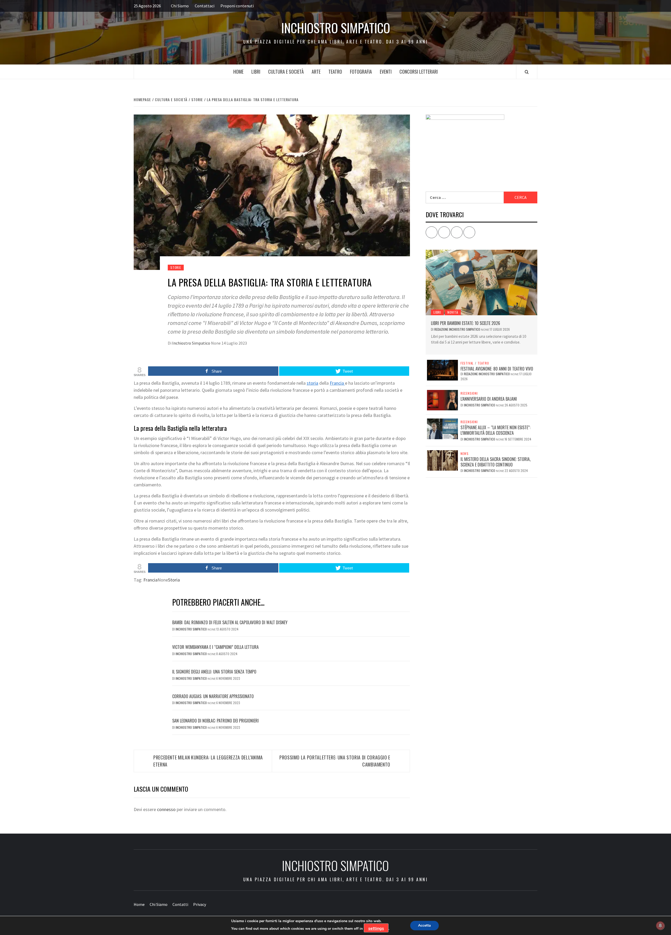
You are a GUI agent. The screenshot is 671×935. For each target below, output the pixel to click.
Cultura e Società (286, 71)
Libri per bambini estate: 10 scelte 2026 (465, 323)
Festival (467, 363)
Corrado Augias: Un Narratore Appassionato (213, 696)
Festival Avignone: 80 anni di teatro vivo (497, 369)
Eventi (386, 71)
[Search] (527, 72)
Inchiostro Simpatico (335, 28)
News (465, 453)
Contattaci (204, 5)
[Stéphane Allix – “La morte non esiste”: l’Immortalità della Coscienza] (442, 428)
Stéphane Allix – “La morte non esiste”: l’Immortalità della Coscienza (496, 430)
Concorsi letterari (418, 71)
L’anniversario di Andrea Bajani (489, 399)
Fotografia (361, 71)
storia (312, 383)
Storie (175, 267)
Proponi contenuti (237, 5)
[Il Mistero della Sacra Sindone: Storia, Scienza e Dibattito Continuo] (442, 460)
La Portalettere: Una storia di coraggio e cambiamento (334, 761)
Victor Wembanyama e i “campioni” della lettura (215, 647)
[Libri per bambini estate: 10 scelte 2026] (481, 282)
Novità (452, 312)
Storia (174, 580)
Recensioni (469, 393)
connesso (166, 809)
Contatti (180, 904)
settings (376, 928)
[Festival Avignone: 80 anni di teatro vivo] (442, 369)
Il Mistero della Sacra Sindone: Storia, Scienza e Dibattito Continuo (496, 462)
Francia (337, 383)
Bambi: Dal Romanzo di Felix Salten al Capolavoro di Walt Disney (230, 622)
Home (238, 71)
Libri (255, 71)
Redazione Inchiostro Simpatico (457, 329)
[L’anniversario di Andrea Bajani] (442, 399)
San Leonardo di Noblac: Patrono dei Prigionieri (215, 720)
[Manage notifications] (660, 925)
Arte (316, 71)
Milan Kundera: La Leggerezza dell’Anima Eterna (208, 761)
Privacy (199, 904)
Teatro (335, 71)
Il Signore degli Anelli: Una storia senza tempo (214, 671)
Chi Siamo (180, 5)
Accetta (424, 925)
